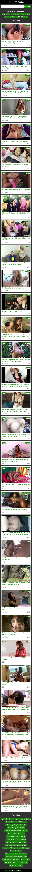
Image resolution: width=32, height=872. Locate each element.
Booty (18, 17)
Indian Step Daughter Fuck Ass (16, 825)
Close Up (24, 17)
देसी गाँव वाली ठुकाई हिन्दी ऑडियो (16, 828)
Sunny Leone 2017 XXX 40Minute (16, 862)
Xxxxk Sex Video (16, 851)
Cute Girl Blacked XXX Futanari (16, 822)
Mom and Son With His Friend (16, 842)
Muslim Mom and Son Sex (11, 859)
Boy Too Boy (25, 859)
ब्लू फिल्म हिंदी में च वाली (7, 819)
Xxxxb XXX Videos (9, 848)
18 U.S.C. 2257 (24, 870)
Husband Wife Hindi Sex (16, 833)
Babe (8, 14)
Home (5, 870)
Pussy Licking (25, 14)
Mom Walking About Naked (16, 836)
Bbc (6, 17)
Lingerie (11, 17)
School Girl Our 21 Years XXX (16, 839)
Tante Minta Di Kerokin (23, 819)
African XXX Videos (23, 848)
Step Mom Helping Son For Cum (16, 845)
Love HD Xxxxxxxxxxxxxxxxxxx (16, 854)
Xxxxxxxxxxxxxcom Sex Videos (16, 857)
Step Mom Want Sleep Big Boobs (16, 830)
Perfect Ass (15, 14)
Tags (10, 870)
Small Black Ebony (16, 865)
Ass (3, 14)
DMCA (15, 870)
